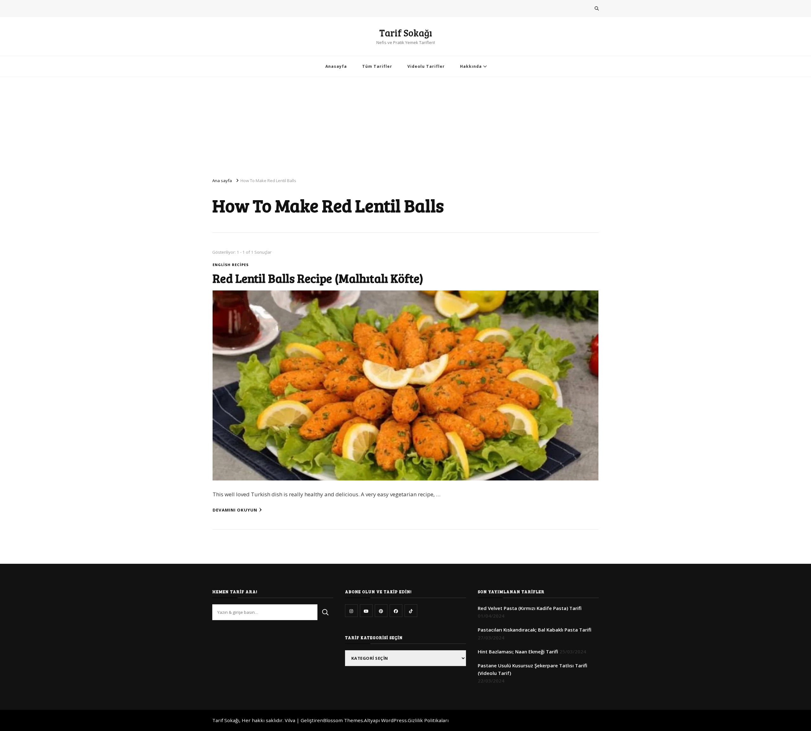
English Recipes (231, 264)
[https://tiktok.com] (411, 610)
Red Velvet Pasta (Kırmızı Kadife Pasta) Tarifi (530, 608)
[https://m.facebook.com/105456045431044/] (396, 610)
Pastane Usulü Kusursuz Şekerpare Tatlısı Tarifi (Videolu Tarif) (532, 669)
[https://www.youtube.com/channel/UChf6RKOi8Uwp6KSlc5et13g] (366, 610)
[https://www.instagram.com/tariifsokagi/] (351, 610)
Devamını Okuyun (235, 510)
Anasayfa (336, 66)
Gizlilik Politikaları (428, 720)
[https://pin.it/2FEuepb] (381, 610)
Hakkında (471, 66)
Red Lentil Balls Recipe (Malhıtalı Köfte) (318, 278)
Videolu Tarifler (426, 66)
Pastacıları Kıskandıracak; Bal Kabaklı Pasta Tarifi (534, 629)
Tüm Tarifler (377, 66)
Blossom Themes (343, 720)
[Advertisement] (405, 124)
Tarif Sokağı (405, 32)
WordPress (394, 720)
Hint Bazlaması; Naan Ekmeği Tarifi (518, 651)
